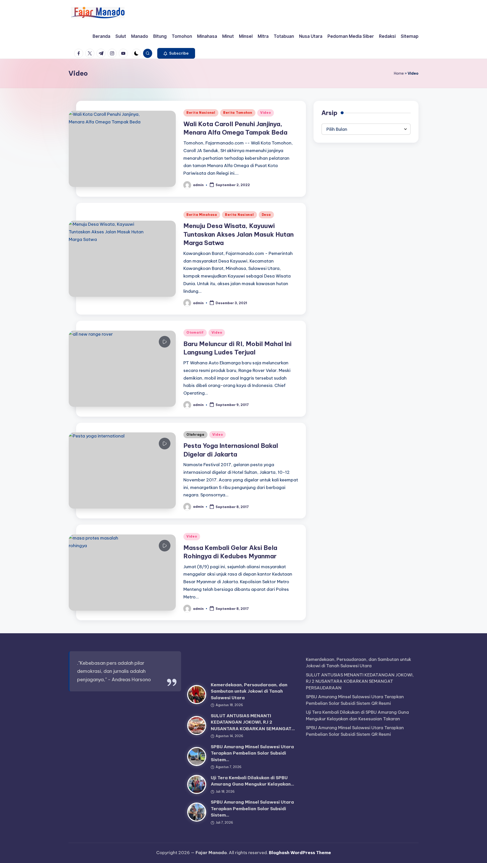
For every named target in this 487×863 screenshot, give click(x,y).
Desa (266, 215)
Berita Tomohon (237, 113)
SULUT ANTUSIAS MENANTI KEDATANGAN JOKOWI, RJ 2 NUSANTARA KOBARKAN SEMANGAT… (253, 722)
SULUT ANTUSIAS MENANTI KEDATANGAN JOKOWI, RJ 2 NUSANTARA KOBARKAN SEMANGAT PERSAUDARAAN (360, 681)
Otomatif (195, 332)
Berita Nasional (200, 113)
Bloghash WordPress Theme (300, 852)
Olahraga (195, 434)
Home (399, 73)
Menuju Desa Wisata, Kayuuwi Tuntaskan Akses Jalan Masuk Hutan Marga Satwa (238, 234)
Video (265, 113)
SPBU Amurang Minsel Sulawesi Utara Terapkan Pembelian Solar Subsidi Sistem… (252, 753)
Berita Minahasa (201, 215)
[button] (176, 53)
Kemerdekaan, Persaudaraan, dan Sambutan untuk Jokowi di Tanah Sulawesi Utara (249, 691)
